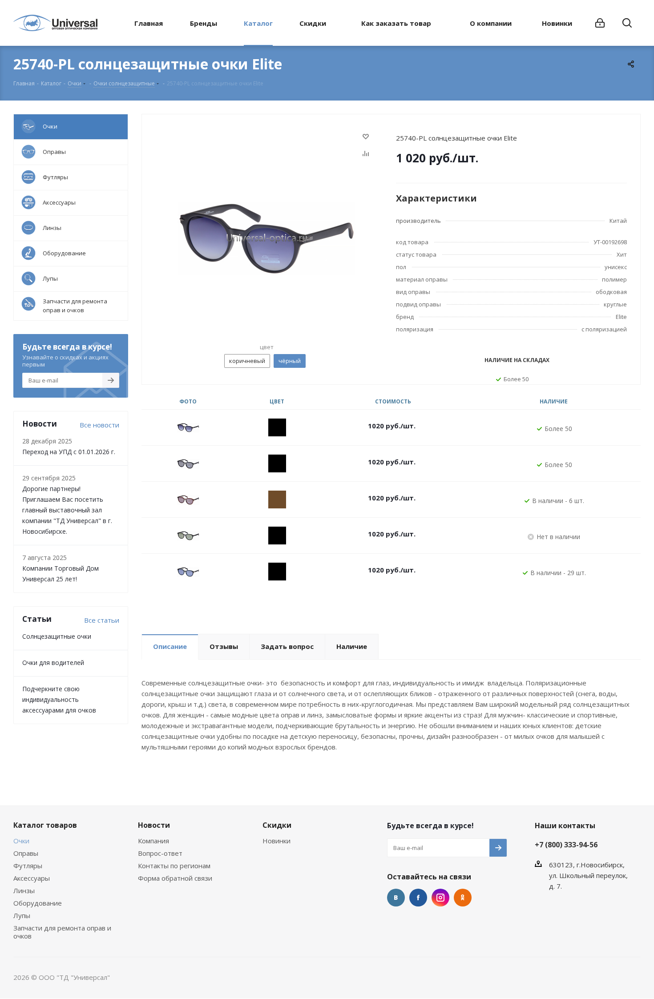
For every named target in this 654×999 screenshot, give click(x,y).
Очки (21, 840)
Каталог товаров (45, 825)
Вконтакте (396, 897)
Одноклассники (463, 897)
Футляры (27, 865)
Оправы (25, 853)
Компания (153, 840)
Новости (154, 825)
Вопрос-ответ (160, 853)
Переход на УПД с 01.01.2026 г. (68, 451)
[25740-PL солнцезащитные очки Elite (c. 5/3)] (266, 238)
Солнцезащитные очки (56, 636)
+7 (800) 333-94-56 (566, 845)
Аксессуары (31, 878)
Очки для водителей (53, 662)
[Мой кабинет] (600, 23)
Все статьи (101, 620)
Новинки (276, 840)
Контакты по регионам (174, 865)
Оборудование (37, 902)
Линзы (24, 890)
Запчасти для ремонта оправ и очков (62, 931)
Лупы (21, 915)
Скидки (276, 825)
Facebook (418, 897)
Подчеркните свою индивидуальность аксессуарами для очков (59, 699)
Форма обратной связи (175, 878)
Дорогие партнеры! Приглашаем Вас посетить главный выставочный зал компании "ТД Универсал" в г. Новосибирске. (67, 510)
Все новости (99, 424)
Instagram (440, 897)
